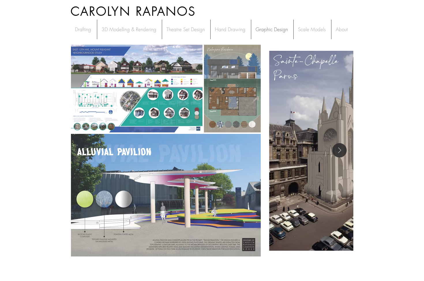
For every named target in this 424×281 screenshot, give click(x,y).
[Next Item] (339, 150)
